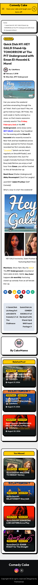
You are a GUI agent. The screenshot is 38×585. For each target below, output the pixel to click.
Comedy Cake (18, 5)
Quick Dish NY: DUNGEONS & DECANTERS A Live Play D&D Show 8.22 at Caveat (18, 425)
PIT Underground (21, 77)
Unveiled (7, 150)
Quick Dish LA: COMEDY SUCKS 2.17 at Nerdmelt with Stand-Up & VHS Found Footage (26, 317)
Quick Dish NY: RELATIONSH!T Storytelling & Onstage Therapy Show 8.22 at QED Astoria (18, 500)
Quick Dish (8, 39)
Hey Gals (10, 77)
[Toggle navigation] (3, 9)
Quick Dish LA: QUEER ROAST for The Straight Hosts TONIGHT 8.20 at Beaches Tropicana (17, 548)
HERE (31, 268)
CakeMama (16, 70)
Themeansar (19, 582)
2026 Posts (11, 371)
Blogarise (31, 579)
